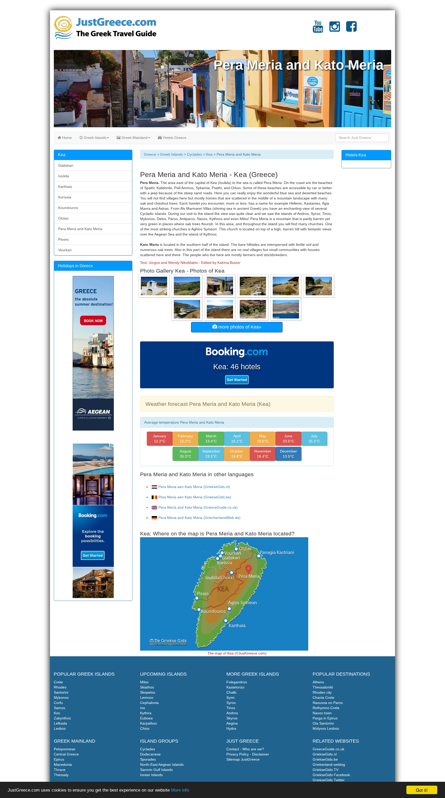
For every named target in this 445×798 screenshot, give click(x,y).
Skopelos (147, 692)
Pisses (63, 239)
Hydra (231, 728)
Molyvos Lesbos (326, 728)
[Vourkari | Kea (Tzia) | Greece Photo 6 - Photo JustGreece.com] (319, 286)
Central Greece (66, 754)
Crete (58, 682)
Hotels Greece (174, 138)
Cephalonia (149, 703)
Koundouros (68, 208)
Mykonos (61, 697)
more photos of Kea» (239, 327)
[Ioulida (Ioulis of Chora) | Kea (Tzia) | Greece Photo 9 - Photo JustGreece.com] (187, 286)
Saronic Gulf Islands (156, 770)
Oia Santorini (323, 723)
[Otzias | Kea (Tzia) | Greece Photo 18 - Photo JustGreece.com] (220, 309)
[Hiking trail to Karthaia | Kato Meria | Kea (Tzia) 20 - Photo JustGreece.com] (253, 309)
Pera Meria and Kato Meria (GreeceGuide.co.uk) (198, 507)
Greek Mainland (134, 138)
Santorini (61, 692)
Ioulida (63, 176)
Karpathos (148, 723)
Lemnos (146, 697)
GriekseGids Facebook (331, 775)
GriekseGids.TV (325, 770)
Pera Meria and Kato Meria (80, 229)
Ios (142, 708)
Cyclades (194, 154)
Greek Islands (94, 138)
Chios (144, 728)
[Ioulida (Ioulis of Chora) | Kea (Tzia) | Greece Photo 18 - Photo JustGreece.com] (220, 286)
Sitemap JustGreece (243, 759)
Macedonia (63, 764)
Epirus (59, 759)
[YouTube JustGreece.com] (318, 30)
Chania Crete (323, 697)
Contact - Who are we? (245, 749)
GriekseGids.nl (325, 754)
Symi (230, 697)
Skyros (231, 718)
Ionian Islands (151, 775)
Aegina (232, 723)
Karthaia (65, 186)
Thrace (59, 770)
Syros (231, 703)
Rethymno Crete (326, 708)
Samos (59, 708)
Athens (318, 682)
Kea (209, 154)
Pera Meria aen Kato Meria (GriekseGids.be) (194, 497)
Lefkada (60, 723)
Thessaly (61, 775)
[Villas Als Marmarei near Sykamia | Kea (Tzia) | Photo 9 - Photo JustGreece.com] (286, 286)
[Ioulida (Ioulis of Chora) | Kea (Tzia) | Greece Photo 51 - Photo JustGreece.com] (154, 286)
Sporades (148, 759)
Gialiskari (65, 165)
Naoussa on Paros (328, 703)
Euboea (146, 718)
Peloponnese (64, 749)
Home (66, 138)
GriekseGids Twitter (329, 780)
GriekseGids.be (325, 759)
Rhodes (60, 687)
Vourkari (65, 250)
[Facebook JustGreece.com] (351, 30)
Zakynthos (62, 718)
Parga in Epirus (325, 718)
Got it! (422, 790)
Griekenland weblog (329, 764)
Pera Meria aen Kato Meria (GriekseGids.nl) (194, 487)
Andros (232, 713)
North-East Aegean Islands (162, 764)
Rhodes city (322, 692)
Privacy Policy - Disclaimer (247, 754)
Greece (150, 154)
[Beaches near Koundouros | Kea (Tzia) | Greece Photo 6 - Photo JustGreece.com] (187, 309)
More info (180, 790)
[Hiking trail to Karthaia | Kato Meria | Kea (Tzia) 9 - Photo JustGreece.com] (253, 286)
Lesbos (60, 728)
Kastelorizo (235, 687)
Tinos (230, 708)
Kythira (145, 713)
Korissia (64, 197)
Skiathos (147, 687)
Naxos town (322, 713)
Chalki (231, 692)
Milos (144, 682)
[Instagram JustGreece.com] (334, 30)
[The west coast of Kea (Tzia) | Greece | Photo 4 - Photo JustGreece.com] (286, 309)
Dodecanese (150, 754)
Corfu (58, 703)
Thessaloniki (323, 687)
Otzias (63, 218)
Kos (57, 713)
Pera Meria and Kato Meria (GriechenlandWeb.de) (199, 518)
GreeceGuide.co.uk (328, 749)
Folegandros (236, 682)
